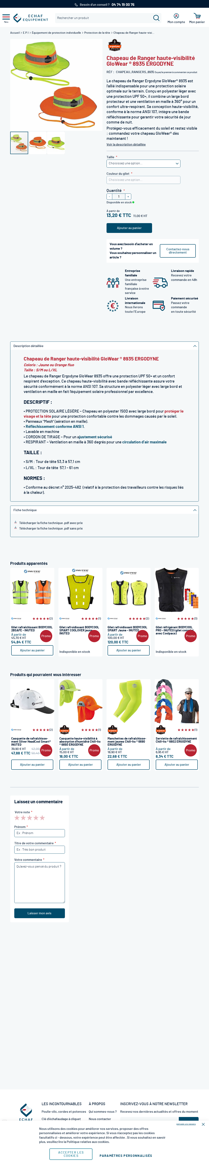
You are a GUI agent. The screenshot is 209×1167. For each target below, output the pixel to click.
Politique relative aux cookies (88, 1142)
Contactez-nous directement (177, 251)
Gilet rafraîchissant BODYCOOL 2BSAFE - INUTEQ (32, 629)
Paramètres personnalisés (126, 1155)
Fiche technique (25, 510)
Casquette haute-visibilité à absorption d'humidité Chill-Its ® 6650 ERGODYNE (80, 741)
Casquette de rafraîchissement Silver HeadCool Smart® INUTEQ (31, 741)
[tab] (104, 346)
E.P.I (26, 32)
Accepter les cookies (71, 1154)
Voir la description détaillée (126, 144)
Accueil (15, 32)
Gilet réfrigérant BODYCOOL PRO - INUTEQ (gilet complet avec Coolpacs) (175, 630)
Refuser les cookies (186, 1124)
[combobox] (108, 18)
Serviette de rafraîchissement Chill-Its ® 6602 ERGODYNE (176, 740)
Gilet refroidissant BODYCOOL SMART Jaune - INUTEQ (127, 629)
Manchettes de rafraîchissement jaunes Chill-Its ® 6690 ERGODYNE (127, 741)
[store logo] (30, 18)
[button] (38, 143)
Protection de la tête (97, 32)
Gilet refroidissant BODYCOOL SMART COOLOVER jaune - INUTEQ (79, 630)
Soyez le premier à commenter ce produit (176, 72)
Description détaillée (28, 346)
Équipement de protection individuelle (57, 32)
